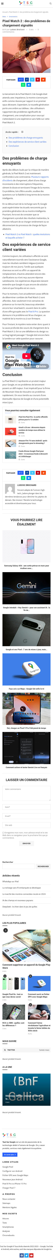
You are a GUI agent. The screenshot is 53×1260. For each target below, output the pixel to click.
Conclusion (14, 145)
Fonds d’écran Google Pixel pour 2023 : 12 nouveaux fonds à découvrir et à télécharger (33, 453)
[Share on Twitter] (32, 80)
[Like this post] (21, 80)
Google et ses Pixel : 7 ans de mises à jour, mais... (26, 649)
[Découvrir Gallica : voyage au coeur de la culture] (26, 1090)
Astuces (5, 1218)
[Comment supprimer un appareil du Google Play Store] (26, 946)
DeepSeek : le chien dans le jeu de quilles (19, 906)
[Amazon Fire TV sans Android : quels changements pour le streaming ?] (10, 443)
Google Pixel (7, 1167)
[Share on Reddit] (43, 80)
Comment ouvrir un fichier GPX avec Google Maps (38, 995)
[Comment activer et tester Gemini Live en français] (26, 748)
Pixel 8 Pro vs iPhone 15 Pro (14, 1183)
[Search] (50, 4)
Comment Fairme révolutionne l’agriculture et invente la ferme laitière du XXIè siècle (39, 1027)
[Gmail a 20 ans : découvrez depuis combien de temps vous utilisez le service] (10, 431)
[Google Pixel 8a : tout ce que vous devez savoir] (13, 983)
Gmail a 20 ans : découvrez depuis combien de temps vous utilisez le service (32, 430)
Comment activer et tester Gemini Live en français (26, 767)
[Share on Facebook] (27, 80)
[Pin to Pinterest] (37, 80)
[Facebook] (22, 1255)
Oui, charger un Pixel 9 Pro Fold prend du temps (26, 728)
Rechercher (7, 862)
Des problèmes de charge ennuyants (26, 137)
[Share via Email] (28, 85)
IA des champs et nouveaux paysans (17, 900)
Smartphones (8, 1227)
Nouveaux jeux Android (12, 1179)
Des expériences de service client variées (27, 141)
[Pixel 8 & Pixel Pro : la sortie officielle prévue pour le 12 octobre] (10, 419)
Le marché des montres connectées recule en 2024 (24, 894)
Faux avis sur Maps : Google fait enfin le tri (26, 689)
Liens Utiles (10, 1162)
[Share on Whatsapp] (23, 85)
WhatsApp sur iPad (10, 881)
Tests (4, 1223)
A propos (8, 1194)
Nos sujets (9, 1213)
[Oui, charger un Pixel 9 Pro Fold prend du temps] (26, 709)
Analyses (6, 1231)
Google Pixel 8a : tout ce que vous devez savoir (12, 995)
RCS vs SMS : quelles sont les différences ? (13, 1024)
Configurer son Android (12, 1171)
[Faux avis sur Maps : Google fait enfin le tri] (26, 669)
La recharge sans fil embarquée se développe (21, 887)
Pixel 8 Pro (33, 311)
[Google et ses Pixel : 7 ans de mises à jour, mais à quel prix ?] (26, 630)
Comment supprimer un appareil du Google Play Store (26, 966)
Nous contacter (8, 1199)
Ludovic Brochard (17, 29)
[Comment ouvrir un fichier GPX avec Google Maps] (39, 983)
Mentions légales (9, 1207)
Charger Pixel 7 (8, 1188)
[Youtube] (31, 1255)
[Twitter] (26, 1255)
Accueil (5, 12)
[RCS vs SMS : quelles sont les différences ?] (13, 1012)
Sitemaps (6, 1203)
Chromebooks (8, 1235)
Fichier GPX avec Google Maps (15, 1175)
